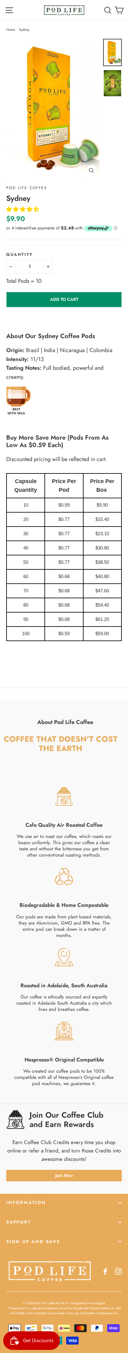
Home (10, 29)
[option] (53, 109)
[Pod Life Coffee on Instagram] (118, 1270)
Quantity (19, 254)
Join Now (64, 1175)
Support (18, 1222)
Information (26, 1202)
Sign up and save (33, 1241)
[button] (23, 209)
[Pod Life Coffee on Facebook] (105, 1270)
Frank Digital (97, 1303)
